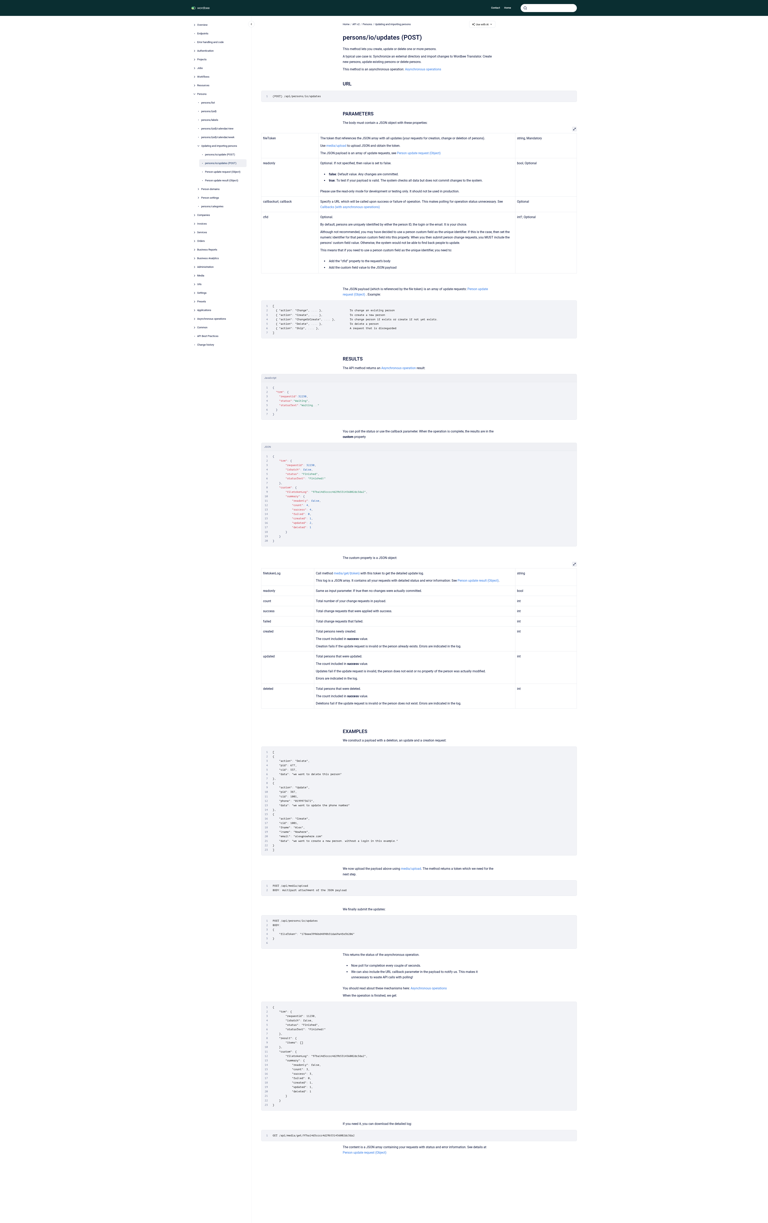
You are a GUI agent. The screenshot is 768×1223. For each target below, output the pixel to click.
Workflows (203, 76)
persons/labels (209, 119)
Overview (202, 24)
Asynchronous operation (398, 368)
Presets (201, 301)
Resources (203, 85)
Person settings (210, 197)
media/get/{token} (347, 573)
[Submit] (525, 8)
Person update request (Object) (223, 171)
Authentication (205, 50)
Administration (205, 266)
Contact (495, 7)
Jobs (200, 68)
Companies (203, 215)
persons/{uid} (208, 111)
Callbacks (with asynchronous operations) (350, 207)
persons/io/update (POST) (220, 154)
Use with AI (482, 24)
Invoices (202, 223)
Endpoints (202, 33)
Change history (205, 344)
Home (507, 7)
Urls (199, 284)
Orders (201, 240)
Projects (202, 59)
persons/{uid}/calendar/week (218, 137)
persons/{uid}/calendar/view (217, 128)
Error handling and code (210, 42)
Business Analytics (208, 258)
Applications (204, 310)
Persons (202, 93)
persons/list (208, 102)
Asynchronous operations (211, 318)
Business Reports (207, 249)
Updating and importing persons (219, 145)
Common (202, 327)
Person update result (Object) (221, 180)
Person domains (210, 189)
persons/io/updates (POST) (221, 163)
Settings (202, 292)
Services (202, 232)
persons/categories (212, 206)
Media (200, 275)
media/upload (336, 146)
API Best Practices (207, 336)
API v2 (356, 24)
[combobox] (549, 8)
